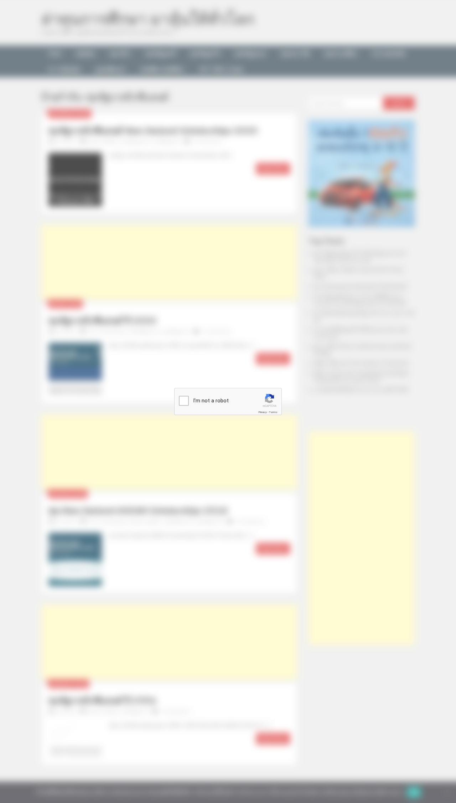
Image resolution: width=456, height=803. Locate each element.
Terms (273, 412)
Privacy (262, 412)
